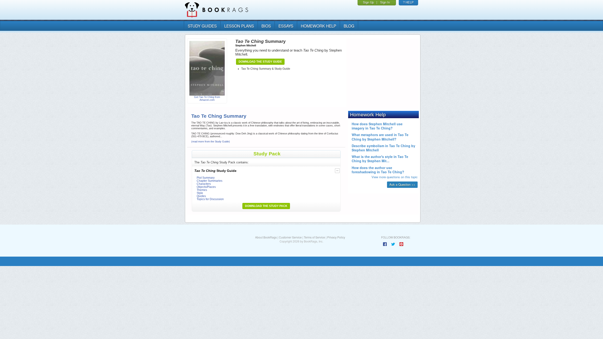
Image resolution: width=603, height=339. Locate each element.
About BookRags (266, 237)
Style (200, 192)
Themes (202, 189)
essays (285, 26)
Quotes (201, 196)
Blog (349, 26)
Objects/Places (206, 186)
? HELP (408, 2)
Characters (204, 183)
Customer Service (290, 237)
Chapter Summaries (209, 180)
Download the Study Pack (266, 206)
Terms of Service (314, 237)
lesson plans (239, 26)
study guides (202, 26)
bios (266, 26)
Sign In (385, 2)
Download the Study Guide (260, 61)
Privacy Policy (336, 237)
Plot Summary (206, 177)
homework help (318, 26)
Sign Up (368, 2)
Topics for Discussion (210, 199)
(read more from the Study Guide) (210, 141)
